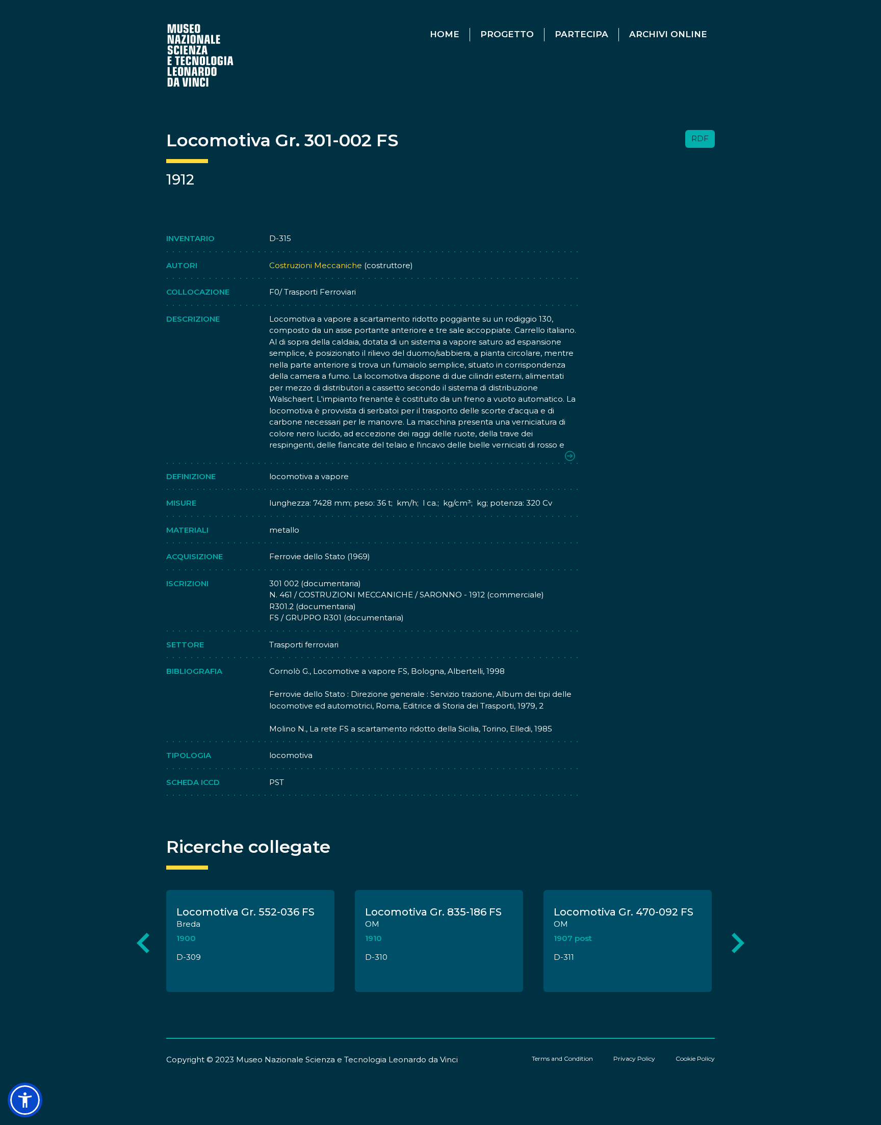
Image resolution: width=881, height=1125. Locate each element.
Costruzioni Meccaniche (315, 265)
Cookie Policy (695, 1058)
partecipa (581, 34)
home (444, 34)
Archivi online (668, 34)
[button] (25, 1100)
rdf (700, 138)
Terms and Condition (562, 1058)
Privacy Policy (634, 1058)
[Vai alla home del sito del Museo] (201, 54)
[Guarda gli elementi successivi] (738, 943)
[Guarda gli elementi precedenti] (143, 943)
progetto (507, 34)
